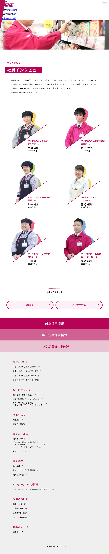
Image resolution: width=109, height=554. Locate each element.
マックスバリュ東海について (25, 367)
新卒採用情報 (18, 508)
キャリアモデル (19, 451)
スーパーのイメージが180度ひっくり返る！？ (32, 489)
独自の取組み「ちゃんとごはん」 (26, 399)
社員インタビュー (20, 439)
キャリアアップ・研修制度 (24, 470)
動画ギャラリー (19, 532)
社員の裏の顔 (18, 475)
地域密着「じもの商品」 (23, 395)
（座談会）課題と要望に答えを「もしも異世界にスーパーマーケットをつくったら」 (27, 444)
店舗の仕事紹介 (19, 424)
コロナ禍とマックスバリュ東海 (26, 380)
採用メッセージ (19, 504)
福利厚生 (16, 466)
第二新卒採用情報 (20, 513)
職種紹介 (16, 420)
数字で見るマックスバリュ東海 (25, 371)
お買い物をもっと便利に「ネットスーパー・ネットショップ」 (28, 404)
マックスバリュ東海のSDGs (24, 376)
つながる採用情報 (20, 517)
